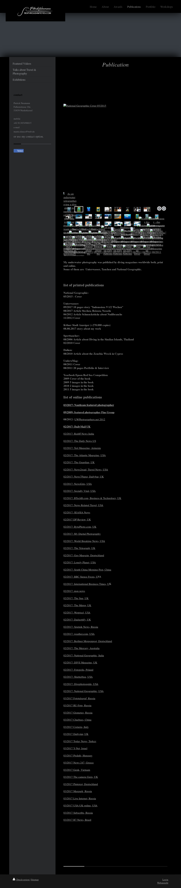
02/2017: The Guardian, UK (79, 462)
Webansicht (162, 882)
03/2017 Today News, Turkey (79, 741)
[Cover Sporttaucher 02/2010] (146, 216)
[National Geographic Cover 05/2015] (115, 154)
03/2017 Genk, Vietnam (76, 769)
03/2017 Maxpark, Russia (77, 791)
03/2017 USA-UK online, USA (80, 805)
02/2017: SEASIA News (76, 512)
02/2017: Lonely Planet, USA (79, 562)
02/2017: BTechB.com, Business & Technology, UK (92, 498)
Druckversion (23, 879)
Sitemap (35, 879)
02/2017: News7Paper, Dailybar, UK (83, 476)
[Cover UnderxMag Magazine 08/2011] (88, 209)
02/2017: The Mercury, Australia (81, 648)
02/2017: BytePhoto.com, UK (79, 526)
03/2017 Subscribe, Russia (78, 812)
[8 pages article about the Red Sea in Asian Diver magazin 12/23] (78, 216)
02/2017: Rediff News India (78, 433)
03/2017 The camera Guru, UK (80, 777)
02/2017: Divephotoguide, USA (80, 684)
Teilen (20, 151)
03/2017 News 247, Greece (78, 762)
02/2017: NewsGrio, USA (77, 483)
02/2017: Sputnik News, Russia (80, 626)
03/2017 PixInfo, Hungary (77, 755)
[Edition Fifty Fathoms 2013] (108, 252)
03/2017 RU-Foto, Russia (77, 705)
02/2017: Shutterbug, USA (78, 676)
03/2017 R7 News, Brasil (77, 819)
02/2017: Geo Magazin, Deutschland (83, 555)
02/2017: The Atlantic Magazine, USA (84, 455)
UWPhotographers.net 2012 (89, 419)
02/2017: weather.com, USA (79, 634)
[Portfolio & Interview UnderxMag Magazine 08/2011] (156, 245)
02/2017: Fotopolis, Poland (78, 669)
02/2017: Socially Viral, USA (79, 491)
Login (165, 879)
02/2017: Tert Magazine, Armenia (82, 448)
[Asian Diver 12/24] (137, 252)
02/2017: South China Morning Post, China (87, 569)
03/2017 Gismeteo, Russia (77, 712)
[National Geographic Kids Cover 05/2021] (98, 209)
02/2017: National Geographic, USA (83, 691)
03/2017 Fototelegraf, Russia (79, 698)
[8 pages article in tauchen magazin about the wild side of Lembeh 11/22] (117, 216)
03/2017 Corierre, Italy (76, 727)
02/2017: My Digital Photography (82, 533)
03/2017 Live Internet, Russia (79, 798)
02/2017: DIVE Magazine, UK (80, 662)
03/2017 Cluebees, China (77, 719)
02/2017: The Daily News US (79, 441)
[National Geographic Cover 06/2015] (137, 216)
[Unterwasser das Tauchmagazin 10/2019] (117, 224)
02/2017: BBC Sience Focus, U (80, 576)
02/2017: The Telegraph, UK (79, 548)
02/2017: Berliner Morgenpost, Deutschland (87, 641)
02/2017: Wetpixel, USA (76, 612)
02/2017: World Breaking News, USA (84, 541)
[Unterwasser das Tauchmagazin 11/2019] (108, 224)
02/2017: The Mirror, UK (77, 605)
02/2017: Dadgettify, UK (77, 619)
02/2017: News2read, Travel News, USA (85, 469)
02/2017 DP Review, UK (77, 519)
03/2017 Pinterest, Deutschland (80, 784)
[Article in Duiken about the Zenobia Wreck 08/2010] (88, 252)
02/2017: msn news (74, 591)
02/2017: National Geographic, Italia (83, 655)
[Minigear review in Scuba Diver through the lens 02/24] (108, 209)
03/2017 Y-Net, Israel (75, 748)
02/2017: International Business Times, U (86, 584)
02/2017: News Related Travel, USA (83, 505)
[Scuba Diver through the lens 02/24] (127, 209)
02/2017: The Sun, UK (76, 598)
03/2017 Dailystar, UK (75, 734)
